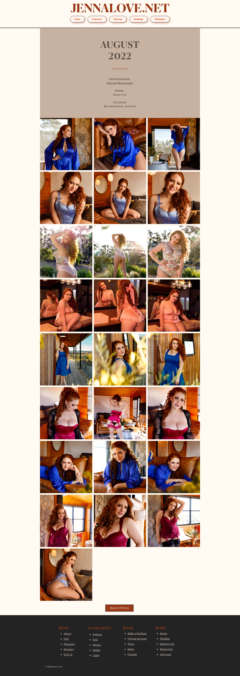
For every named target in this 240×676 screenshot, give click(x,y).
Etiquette (69, 644)
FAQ (66, 639)
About (67, 633)
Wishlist (165, 638)
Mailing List (167, 644)
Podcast (97, 634)
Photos (97, 645)
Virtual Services (137, 638)
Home (163, 633)
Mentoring (166, 649)
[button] (77, 19)
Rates (131, 649)
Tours (131, 644)
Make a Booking (137, 633)
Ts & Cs (68, 654)
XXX (95, 639)
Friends (132, 654)
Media (96, 650)
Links (96, 655)
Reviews (69, 649)
